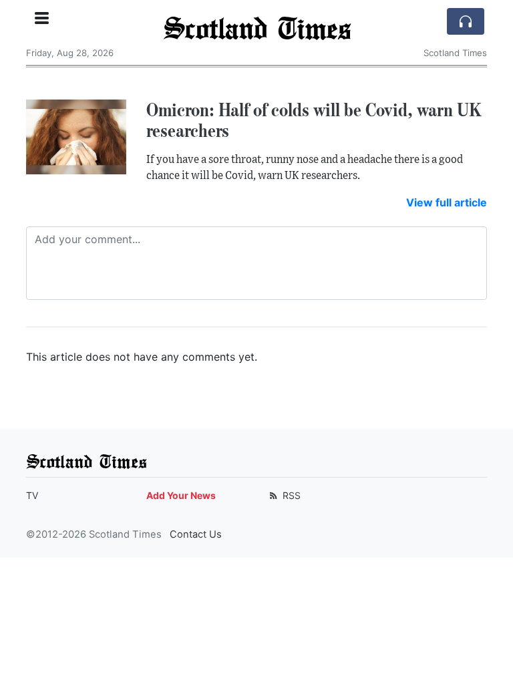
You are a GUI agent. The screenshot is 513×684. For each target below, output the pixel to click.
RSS (290, 495)
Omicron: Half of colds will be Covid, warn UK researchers (314, 120)
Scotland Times (257, 27)
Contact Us (196, 534)
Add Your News (181, 495)
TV (32, 495)
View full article (446, 202)
